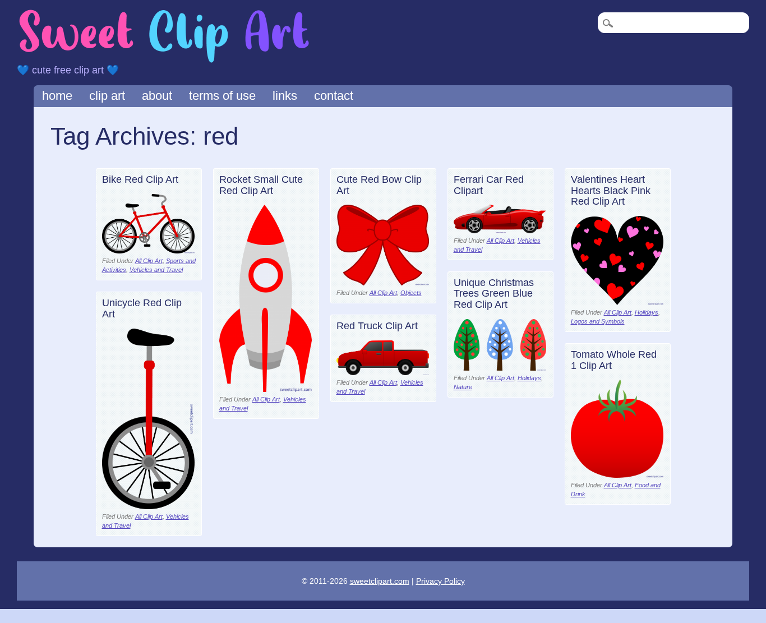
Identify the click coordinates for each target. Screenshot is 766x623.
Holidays (646, 312)
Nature (463, 387)
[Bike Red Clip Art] (148, 250)
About (157, 96)
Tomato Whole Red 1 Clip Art (614, 360)
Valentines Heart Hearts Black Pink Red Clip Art (610, 190)
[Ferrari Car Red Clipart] (500, 230)
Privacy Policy (440, 580)
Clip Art (107, 96)
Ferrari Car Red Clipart (489, 185)
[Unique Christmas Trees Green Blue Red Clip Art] (500, 367)
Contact (333, 96)
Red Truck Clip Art (377, 325)
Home (57, 96)
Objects (411, 292)
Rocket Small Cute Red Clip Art (261, 185)
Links (285, 96)
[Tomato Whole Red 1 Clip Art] (617, 474)
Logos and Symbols (598, 321)
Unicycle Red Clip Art (142, 308)
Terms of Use (222, 96)
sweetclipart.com (379, 580)
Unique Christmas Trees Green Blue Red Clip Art (494, 294)
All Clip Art (149, 260)
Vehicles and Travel (156, 269)
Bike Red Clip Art (140, 179)
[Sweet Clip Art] (164, 61)
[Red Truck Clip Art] (382, 372)
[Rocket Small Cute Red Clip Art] (265, 389)
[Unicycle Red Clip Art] (148, 506)
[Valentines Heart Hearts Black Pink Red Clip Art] (617, 302)
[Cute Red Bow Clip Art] (382, 282)
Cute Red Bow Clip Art (379, 185)
